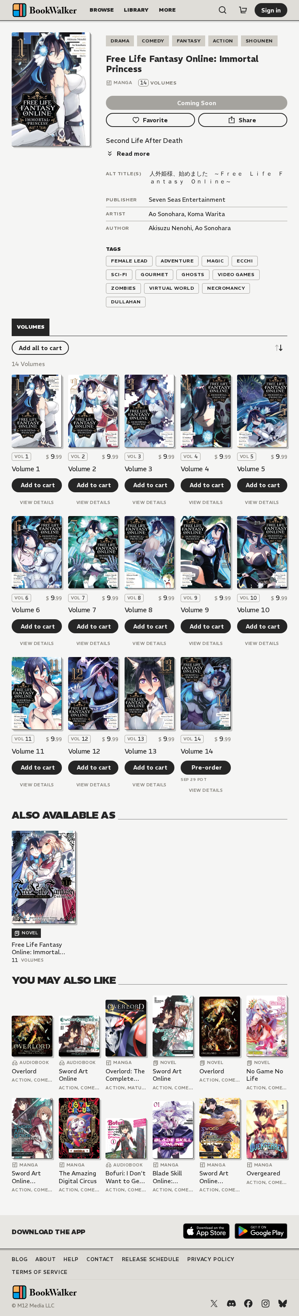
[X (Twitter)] (214, 1303)
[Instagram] (265, 1303)
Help (71, 1259)
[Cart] (243, 10)
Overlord (24, 1071)
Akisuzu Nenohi (170, 228)
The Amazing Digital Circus (78, 1177)
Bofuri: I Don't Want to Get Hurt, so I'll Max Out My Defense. (126, 1177)
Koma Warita (206, 214)
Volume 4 (195, 469)
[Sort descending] (278, 347)
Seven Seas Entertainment (187, 199)
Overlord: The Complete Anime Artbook (125, 1075)
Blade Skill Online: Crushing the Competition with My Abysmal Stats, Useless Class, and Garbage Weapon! (173, 1177)
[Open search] (222, 10)
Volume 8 (139, 610)
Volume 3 (139, 469)
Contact (100, 1259)
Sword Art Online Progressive (28, 1177)
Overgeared (263, 1173)
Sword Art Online (73, 1075)
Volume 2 (82, 469)
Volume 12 (84, 751)
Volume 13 (141, 751)
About (45, 1259)
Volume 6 (26, 610)
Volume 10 (253, 610)
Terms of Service (39, 1272)
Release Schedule (150, 1259)
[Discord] (231, 1303)
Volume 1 (26, 469)
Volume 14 (197, 751)
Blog (20, 1259)
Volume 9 (195, 610)
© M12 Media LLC (33, 1305)
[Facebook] (248, 1303)
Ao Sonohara (167, 214)
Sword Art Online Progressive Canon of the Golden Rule (218, 1177)
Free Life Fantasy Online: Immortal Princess (37, 948)
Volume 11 (28, 751)
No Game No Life (264, 1075)
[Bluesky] (282, 1303)
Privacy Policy (211, 1259)
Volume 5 (251, 469)
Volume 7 (82, 610)
